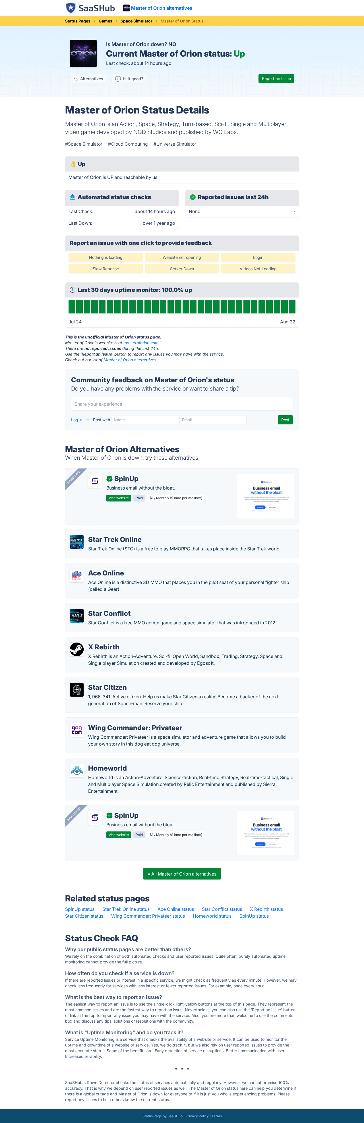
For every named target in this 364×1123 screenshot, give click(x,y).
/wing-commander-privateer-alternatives (113, 721)
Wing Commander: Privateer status (148, 916)
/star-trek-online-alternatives (100, 533)
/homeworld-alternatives (96, 761)
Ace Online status (176, 909)
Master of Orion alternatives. (130, 359)
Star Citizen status (84, 916)
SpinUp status (79, 909)
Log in (77, 419)
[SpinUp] (95, 481)
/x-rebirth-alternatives (93, 640)
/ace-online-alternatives (95, 566)
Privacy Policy (197, 1116)
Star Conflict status (222, 909)
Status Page (152, 1116)
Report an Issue (276, 78)
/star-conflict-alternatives (97, 607)
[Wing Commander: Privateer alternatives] (77, 730)
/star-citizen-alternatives (96, 681)
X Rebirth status (266, 909)
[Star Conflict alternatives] (77, 616)
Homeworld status (212, 916)
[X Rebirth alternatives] (77, 649)
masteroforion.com (140, 342)
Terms (217, 1116)
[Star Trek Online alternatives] (77, 542)
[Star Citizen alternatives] (77, 690)
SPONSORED (74, 477)
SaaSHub (175, 1116)
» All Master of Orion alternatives (182, 874)
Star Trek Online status (126, 909)
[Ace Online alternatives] (77, 575)
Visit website (119, 498)
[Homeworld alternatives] (77, 770)
